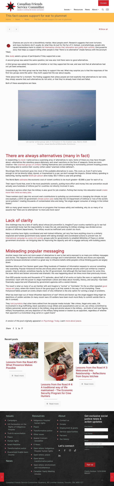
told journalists (16, 303)
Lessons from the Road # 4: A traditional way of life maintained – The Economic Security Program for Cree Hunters (57, 390)
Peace (10, 437)
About (61, 415)
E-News (37, 444)
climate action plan (45, 199)
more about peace (73, 321)
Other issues (39, 434)
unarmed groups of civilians (29, 164)
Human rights (13, 441)
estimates (23, 180)
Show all (104, 29)
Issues (10, 415)
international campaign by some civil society (24, 238)
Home (8, 19)
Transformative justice (16, 448)
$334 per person (36, 176)
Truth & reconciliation (16, 433)
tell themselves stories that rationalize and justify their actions (68, 47)
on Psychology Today (50, 321)
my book (21, 160)
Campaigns (12, 420)
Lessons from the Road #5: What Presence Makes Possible (21, 365)
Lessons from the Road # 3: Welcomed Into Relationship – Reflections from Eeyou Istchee (92, 372)
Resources (38, 415)
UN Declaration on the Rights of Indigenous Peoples (16, 427)
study (12, 56)
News (17, 19)
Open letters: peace (42, 455)
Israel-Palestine (13, 444)
